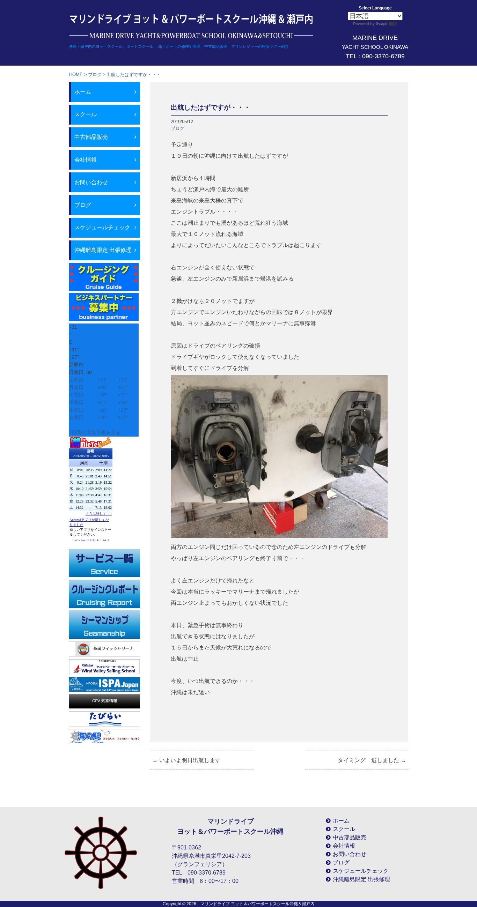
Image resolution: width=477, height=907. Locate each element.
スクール (85, 114)
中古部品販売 (91, 137)
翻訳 (393, 23)
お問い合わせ (91, 182)
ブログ (95, 74)
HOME (76, 74)
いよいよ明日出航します (186, 760)
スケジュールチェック (102, 227)
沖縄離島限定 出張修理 (103, 250)
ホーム (82, 92)
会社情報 (85, 160)
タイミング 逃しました (372, 760)
